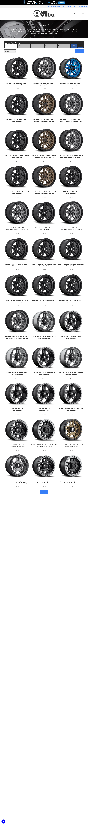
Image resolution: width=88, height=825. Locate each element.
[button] (3, 821)
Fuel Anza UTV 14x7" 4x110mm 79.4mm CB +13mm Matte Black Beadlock (17, 446)
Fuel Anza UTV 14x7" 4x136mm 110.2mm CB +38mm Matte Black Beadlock (44, 446)
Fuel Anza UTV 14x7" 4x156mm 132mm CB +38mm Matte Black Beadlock (71, 482)
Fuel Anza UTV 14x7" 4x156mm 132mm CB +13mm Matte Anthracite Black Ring (17, 482)
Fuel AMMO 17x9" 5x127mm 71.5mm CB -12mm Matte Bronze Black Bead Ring (44, 120)
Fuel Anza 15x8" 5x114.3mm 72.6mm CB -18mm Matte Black (70, 337)
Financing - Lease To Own (53, 6)
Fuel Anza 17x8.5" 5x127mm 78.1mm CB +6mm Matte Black (17, 409)
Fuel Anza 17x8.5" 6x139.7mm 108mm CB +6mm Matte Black (71, 409)
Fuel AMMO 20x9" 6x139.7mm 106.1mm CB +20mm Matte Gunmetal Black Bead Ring (17, 337)
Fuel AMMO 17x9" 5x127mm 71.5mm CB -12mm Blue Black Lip (71, 84)
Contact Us (63, 6)
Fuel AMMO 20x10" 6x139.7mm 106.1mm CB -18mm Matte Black (71, 265)
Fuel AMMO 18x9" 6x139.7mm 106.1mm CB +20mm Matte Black (17, 265)
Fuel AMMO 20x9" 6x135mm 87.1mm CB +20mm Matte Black (17, 301)
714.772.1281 (74, 6)
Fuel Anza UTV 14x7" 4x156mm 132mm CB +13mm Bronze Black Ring (71, 446)
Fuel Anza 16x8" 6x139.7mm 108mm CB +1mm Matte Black (44, 373)
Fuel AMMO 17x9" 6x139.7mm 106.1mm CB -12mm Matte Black (17, 192)
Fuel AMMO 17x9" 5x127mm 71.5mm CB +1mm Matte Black (17, 84)
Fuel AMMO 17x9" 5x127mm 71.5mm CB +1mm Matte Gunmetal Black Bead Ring (44, 84)
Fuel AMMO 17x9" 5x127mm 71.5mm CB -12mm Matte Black (17, 120)
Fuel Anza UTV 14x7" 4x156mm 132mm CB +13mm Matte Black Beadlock (44, 482)
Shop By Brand (83, 6)
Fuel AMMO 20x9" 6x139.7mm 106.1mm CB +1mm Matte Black (44, 301)
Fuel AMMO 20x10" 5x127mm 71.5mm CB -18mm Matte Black (44, 265)
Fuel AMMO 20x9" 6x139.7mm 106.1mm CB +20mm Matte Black (71, 301)
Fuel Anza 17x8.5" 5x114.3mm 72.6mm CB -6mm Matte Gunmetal (71, 373)
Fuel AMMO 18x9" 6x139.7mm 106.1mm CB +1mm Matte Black (44, 229)
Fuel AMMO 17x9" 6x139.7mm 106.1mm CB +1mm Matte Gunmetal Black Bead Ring (71, 156)
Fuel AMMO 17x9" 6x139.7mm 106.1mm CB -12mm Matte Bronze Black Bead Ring (44, 192)
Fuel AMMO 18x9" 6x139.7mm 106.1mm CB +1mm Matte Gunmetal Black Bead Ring (71, 229)
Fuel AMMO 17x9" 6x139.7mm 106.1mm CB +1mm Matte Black (17, 156)
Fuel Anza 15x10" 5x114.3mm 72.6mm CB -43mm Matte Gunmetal (44, 337)
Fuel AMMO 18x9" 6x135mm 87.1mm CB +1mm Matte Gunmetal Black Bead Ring (17, 229)
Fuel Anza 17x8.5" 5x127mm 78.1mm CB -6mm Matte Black (44, 409)
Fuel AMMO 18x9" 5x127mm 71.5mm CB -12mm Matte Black (71, 192)
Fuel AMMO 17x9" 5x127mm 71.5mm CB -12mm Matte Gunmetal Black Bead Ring (71, 120)
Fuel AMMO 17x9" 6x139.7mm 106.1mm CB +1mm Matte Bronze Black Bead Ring (44, 156)
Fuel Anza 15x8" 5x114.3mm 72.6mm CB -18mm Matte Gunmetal (17, 373)
